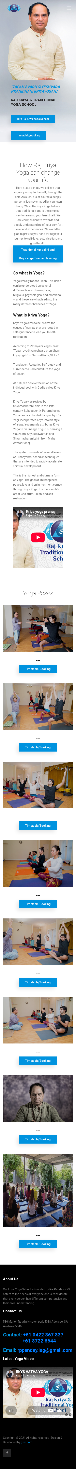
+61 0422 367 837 (43, 1335)
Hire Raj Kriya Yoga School (33, 118)
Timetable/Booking (28, 135)
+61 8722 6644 (39, 1341)
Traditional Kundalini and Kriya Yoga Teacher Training (38, 254)
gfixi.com (26, 1442)
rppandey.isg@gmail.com (44, 1350)
